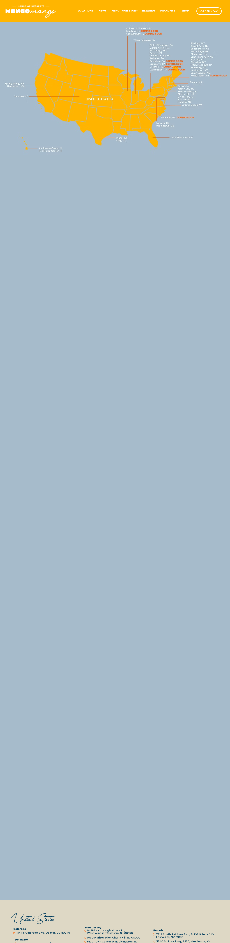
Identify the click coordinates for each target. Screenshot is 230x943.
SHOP (185, 11)
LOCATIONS (85, 11)
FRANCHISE (167, 11)
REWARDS (148, 11)
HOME (68, 11)
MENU (115, 11)
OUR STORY (130, 11)
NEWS (103, 11)
